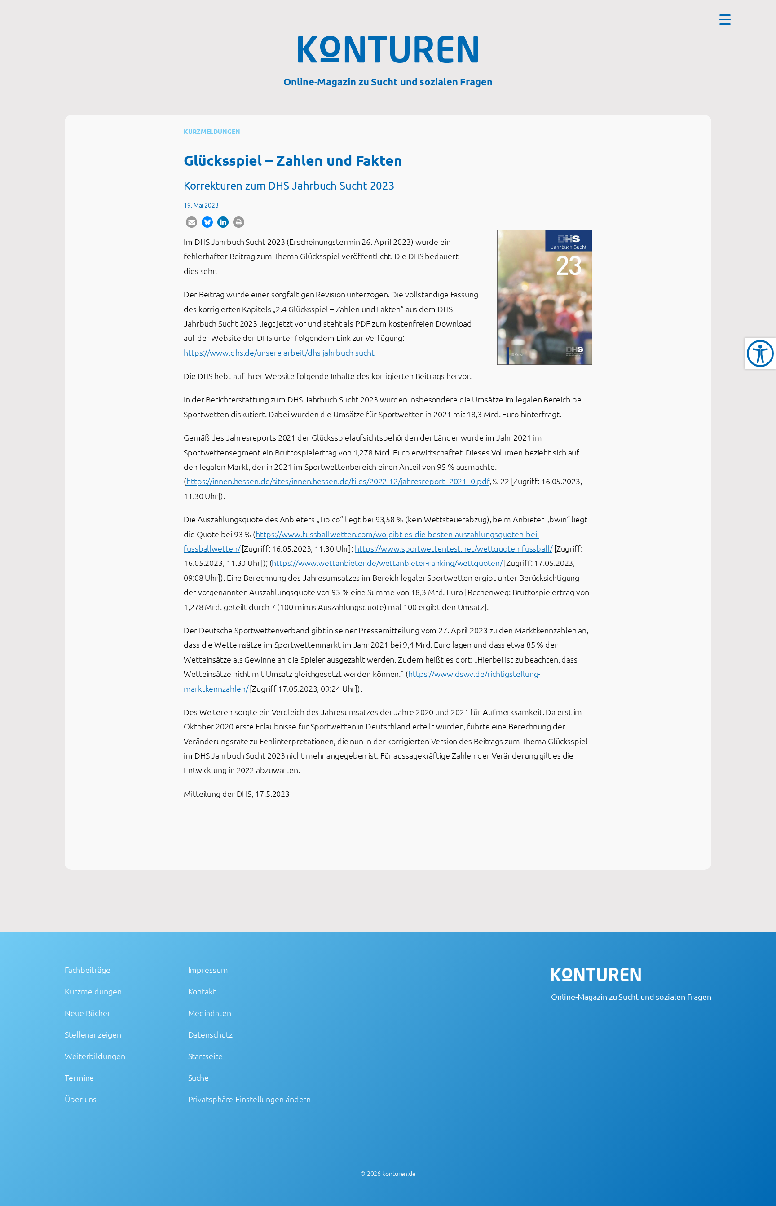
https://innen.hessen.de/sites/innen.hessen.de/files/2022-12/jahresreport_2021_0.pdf (337, 481)
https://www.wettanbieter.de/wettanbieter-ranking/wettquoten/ (387, 562)
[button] (191, 222)
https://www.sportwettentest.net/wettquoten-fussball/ (453, 548)
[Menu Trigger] (725, 19)
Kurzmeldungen (212, 131)
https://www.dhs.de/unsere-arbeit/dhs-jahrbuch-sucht (279, 352)
